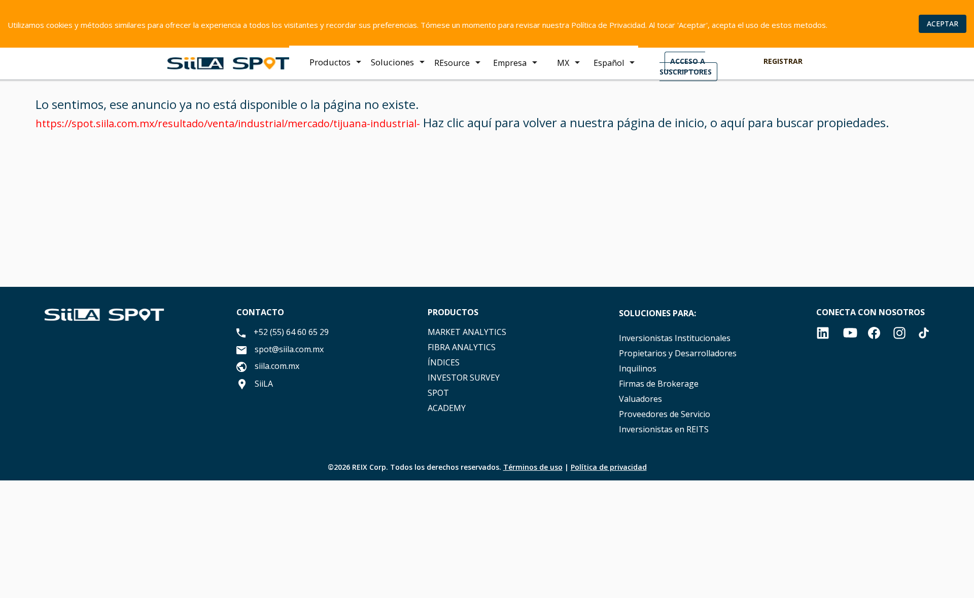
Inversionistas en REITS (664, 429)
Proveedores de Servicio (664, 414)
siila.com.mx (277, 365)
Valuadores (640, 398)
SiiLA (264, 383)
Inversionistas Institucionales (674, 338)
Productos (453, 312)
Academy (447, 408)
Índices (444, 362)
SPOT (438, 392)
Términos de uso (533, 467)
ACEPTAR (942, 23)
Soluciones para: (657, 313)
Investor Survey (464, 377)
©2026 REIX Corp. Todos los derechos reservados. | (487, 467)
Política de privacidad (609, 467)
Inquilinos (637, 368)
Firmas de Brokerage (659, 383)
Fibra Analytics (462, 347)
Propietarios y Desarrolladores (678, 353)
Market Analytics (467, 332)
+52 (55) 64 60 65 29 (291, 332)
